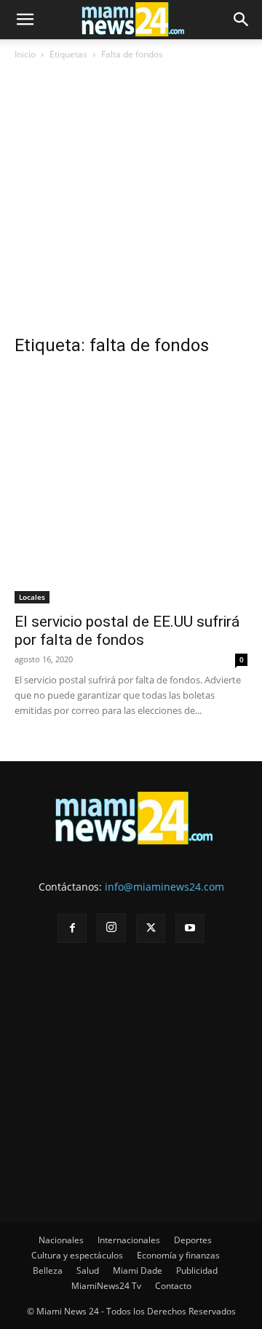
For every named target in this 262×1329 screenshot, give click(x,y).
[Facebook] (72, 928)
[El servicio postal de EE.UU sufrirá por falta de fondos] (131, 487)
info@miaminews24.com (164, 887)
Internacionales (129, 1240)
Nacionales (61, 1240)
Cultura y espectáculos (77, 1255)
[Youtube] (190, 928)
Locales (32, 597)
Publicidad (197, 1270)
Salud (87, 1270)
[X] (150, 928)
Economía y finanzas (178, 1255)
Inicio (25, 54)
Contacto (173, 1286)
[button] (24, 19)
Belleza (48, 1270)
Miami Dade (137, 1270)
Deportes (193, 1240)
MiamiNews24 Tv (106, 1286)
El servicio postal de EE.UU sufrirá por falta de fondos (127, 631)
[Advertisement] (131, 203)
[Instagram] (111, 927)
